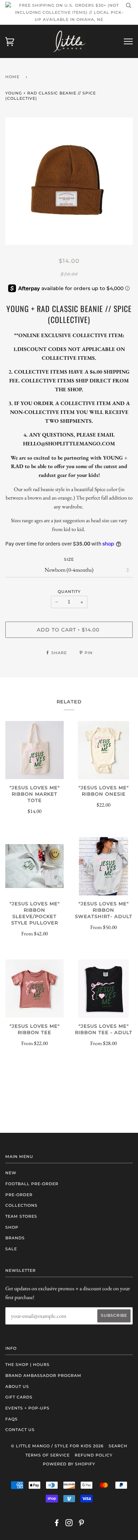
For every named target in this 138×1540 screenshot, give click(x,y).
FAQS (11, 1419)
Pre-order (19, 1194)
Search (118, 1445)
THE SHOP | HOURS (27, 1364)
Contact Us (20, 1429)
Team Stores (21, 1216)
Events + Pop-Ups (27, 1408)
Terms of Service (47, 1455)
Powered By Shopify (69, 1463)
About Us (17, 1386)
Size (69, 559)
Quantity (69, 591)
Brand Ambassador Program (43, 1375)
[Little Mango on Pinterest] (81, 1524)
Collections (21, 1205)
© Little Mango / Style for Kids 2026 (57, 1445)
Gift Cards (19, 1397)
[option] (69, 181)
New (10, 1172)
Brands (15, 1237)
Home (12, 76)
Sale (11, 1248)
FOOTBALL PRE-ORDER (31, 1183)
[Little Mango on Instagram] (69, 1524)
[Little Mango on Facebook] (57, 1524)
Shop (11, 1227)
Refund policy (94, 1455)
